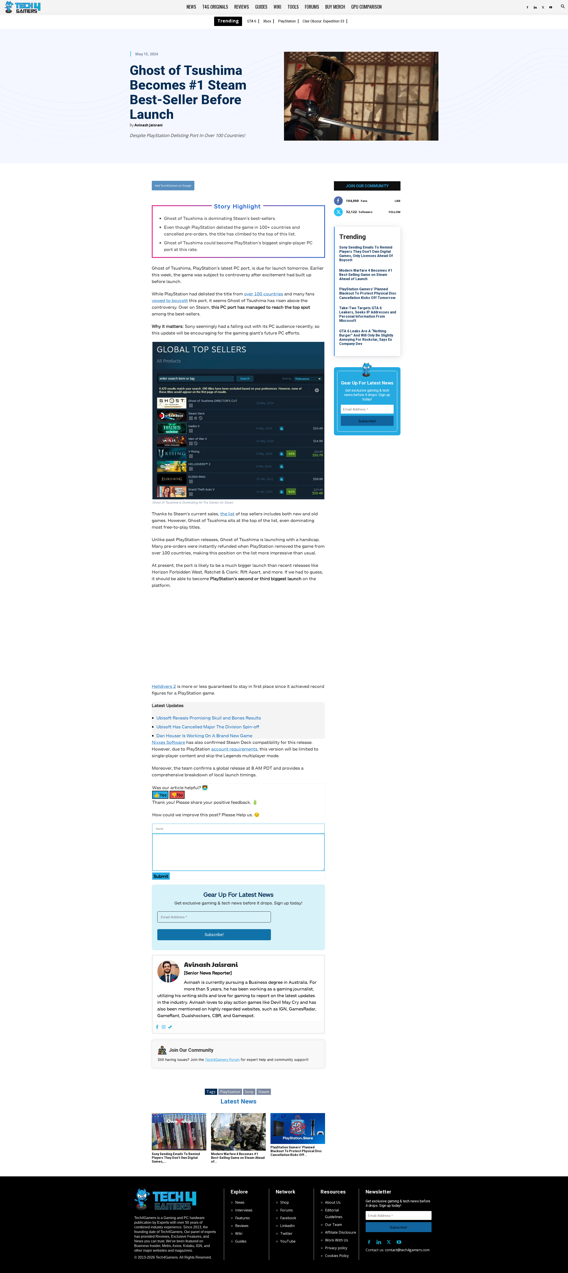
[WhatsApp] (262, 185)
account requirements (234, 748)
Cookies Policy (337, 1255)
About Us (333, 1202)
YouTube (288, 1241)
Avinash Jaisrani (148, 125)
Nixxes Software (168, 742)
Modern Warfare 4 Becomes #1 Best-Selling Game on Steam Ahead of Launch (365, 274)
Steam (263, 1091)
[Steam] (170, 1027)
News (191, 6)
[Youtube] (550, 6)
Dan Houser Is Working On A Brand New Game (204, 735)
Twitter (286, 1233)
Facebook (288, 1217)
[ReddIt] (273, 185)
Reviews (241, 6)
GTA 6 (251, 21)
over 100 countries (263, 293)
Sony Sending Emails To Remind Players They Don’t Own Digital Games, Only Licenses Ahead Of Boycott (366, 253)
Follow (394, 212)
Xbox (267, 21)
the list (227, 513)
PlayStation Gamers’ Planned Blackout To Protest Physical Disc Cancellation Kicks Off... (296, 1151)
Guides (261, 6)
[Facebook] (527, 6)
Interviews (243, 1210)
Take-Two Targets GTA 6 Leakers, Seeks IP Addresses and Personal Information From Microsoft (367, 314)
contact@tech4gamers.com (407, 1249)
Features (242, 1217)
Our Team (333, 1224)
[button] (562, 6)
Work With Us (336, 1240)
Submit (161, 876)
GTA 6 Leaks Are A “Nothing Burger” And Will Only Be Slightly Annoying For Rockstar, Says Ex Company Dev (366, 337)
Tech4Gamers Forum (222, 1059)
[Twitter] (543, 6)
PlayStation (287, 21)
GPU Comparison (366, 6)
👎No (177, 794)
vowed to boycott (170, 300)
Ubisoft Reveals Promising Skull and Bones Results (208, 717)
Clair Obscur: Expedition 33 (323, 21)
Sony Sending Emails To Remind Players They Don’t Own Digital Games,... (176, 1157)
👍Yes (160, 794)
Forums (312, 6)
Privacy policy (336, 1247)
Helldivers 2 (164, 686)
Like (397, 201)
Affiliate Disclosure (340, 1232)
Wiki (277, 6)
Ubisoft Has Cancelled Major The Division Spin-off (207, 726)
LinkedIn (287, 1225)
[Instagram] (164, 1027)
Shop (284, 1202)
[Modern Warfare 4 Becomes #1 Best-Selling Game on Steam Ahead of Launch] (238, 1132)
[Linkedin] (535, 6)
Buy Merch (335, 6)
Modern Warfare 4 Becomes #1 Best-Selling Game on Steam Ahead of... (238, 1157)
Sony (249, 1091)
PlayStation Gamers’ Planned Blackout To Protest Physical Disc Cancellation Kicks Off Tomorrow (367, 293)
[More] (283, 185)
